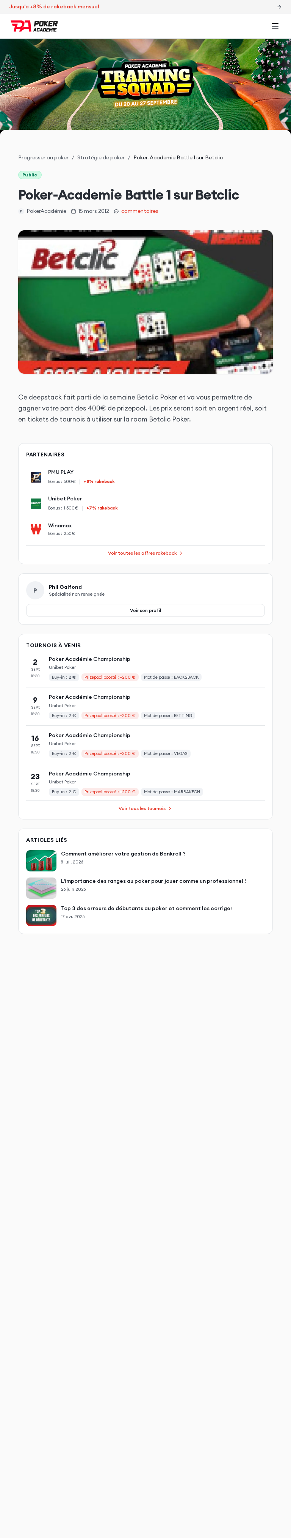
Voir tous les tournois (142, 808)
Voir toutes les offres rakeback (142, 553)
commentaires (139, 211)
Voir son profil (145, 610)
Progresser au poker (43, 157)
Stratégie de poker (101, 157)
